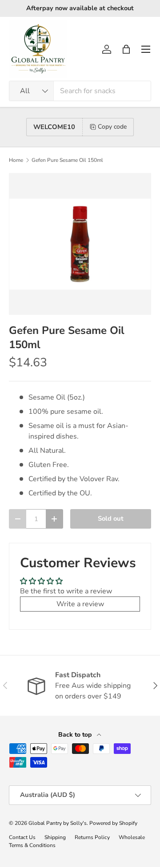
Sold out (111, 518)
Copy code (112, 126)
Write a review (80, 604)
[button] (126, 49)
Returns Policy (92, 837)
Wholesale (132, 837)
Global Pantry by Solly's (57, 823)
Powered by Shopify (113, 823)
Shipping (55, 837)
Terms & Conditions (32, 845)
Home (16, 160)
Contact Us (22, 837)
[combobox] (80, 91)
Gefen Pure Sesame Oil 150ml (67, 160)
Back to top (75, 734)
